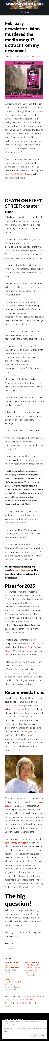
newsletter (9, 1006)
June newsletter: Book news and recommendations (12, 964)
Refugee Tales (30, 731)
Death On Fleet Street (20, 174)
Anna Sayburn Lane (24, 4)
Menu (26, 12)
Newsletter (28, 999)
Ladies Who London (14, 705)
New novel (17, 999)
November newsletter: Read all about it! (13, 981)
